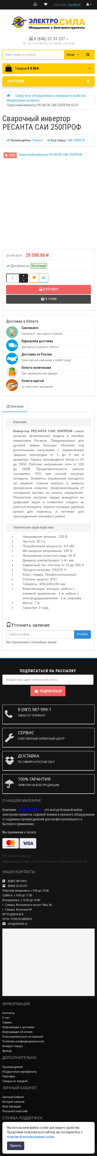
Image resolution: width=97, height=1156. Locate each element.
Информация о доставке (18, 1027)
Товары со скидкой (15, 1081)
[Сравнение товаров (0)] (35, 4)
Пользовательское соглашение (22, 1036)
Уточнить (82, 634)
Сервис (7, 1022)
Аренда (7, 1051)
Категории (15, 81)
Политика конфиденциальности (23, 1041)
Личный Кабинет (13, 1097)
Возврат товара (12, 1046)
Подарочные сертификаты (19, 1071)
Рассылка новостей (15, 1111)
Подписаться (51, 691)
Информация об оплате (17, 1032)
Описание (17, 406)
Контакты (8, 1013)
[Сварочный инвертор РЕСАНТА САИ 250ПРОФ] (48, 196)
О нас (5, 1017)
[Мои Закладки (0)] (45, 4)
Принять (15, 1145)
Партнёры (8, 1076)
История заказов (13, 1101)
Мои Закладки (11, 1106)
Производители (12, 1067)
